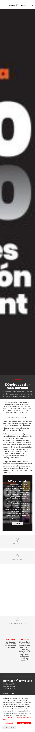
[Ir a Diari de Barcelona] (17, 680)
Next (19, 670)
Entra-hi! (17, 523)
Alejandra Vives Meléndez (22, 411)
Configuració (9, 723)
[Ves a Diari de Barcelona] (16, 5)
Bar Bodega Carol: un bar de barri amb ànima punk (10, 644)
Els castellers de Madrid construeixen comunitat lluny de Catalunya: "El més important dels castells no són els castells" (24, 651)
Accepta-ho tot (24, 723)
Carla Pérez (25, 413)
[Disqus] (17, 589)
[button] (3, 5)
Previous (16, 670)
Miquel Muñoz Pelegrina (11, 407)
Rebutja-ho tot (9, 727)
